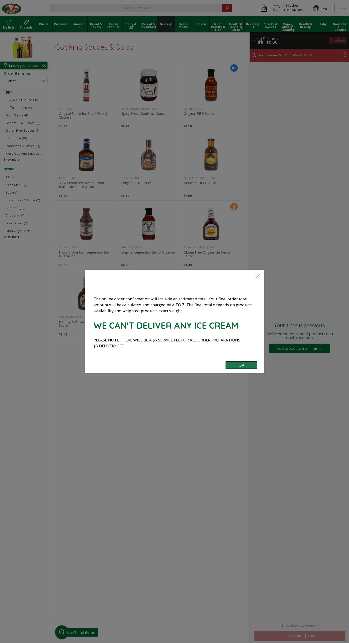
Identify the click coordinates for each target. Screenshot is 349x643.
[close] (257, 277)
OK (242, 365)
